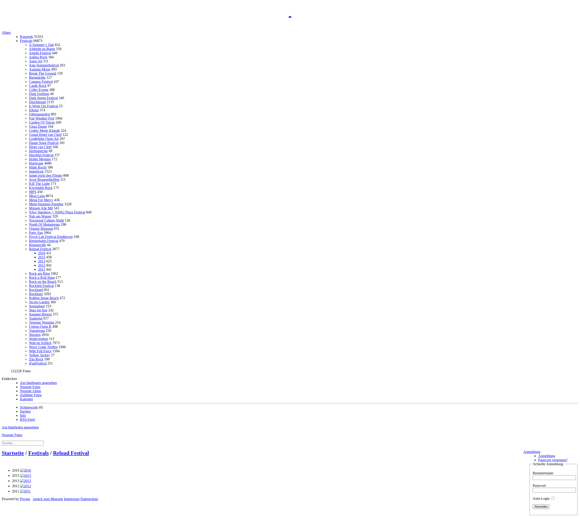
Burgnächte (37, 77)
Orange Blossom (41, 228)
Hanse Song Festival (43, 143)
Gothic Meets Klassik (44, 130)
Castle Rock (37, 86)
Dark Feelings (39, 94)
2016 (41, 253)
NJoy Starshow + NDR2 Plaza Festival (57, 212)
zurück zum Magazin (48, 499)
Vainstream (37, 331)
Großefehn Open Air (44, 139)
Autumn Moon (39, 69)
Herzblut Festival (41, 155)
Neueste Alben (30, 391)
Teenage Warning (41, 322)
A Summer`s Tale (41, 45)
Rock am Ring (39, 273)
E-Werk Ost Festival (43, 106)
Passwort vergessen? (553, 460)
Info (23, 415)
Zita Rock (36, 359)
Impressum (72, 499)
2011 (41, 269)
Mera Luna (37, 196)
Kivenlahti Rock (41, 188)
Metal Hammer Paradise (46, 204)
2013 (41, 261)
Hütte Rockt (37, 167)
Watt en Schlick (40, 343)
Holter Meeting (40, 159)
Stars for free (38, 310)
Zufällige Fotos (31, 395)
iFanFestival (37, 363)
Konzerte (26, 37)
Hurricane (36, 163)
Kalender (26, 399)
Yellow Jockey (39, 355)
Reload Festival (40, 249)
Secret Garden (39, 302)
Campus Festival (41, 81)
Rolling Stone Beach (44, 298)
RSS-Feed (27, 419)
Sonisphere (37, 306)
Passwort (539, 485)
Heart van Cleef (40, 147)
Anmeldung (531, 452)
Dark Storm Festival (43, 98)
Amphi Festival (40, 53)
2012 (41, 265)
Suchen (25, 411)
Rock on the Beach (42, 282)
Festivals (26, 41)
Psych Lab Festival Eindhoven (51, 237)
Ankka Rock (38, 57)
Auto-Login (542, 498)
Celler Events (38, 90)
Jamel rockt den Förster (45, 175)
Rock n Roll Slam (42, 277)
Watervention (38, 339)
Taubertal (35, 318)
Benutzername (543, 473)
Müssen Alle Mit (41, 208)
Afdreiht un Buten (42, 49)
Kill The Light (39, 184)
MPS (32, 192)
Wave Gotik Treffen (43, 347)
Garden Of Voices (42, 122)
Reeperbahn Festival (43, 241)
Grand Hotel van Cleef (45, 135)
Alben (6, 32)
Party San (36, 233)
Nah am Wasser (40, 216)
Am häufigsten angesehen (38, 383)
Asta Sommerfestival (44, 65)
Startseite (13, 453)
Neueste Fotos (30, 387)
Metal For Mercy (41, 200)
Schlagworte (29, 407)
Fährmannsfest (39, 114)
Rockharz (36, 294)
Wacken (35, 335)
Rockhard (36, 290)
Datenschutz (89, 499)
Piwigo (25, 499)
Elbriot (34, 110)
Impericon (36, 171)
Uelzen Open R (40, 326)
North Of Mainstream (44, 224)
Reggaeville (37, 245)
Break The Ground (42, 73)
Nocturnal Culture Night (46, 220)
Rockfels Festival (41, 286)
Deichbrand (37, 102)
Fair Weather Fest (41, 118)
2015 (41, 257)
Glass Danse (38, 126)
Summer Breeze (40, 314)
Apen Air (35, 61)
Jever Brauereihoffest (44, 179)
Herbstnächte (38, 151)
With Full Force (40, 351)
